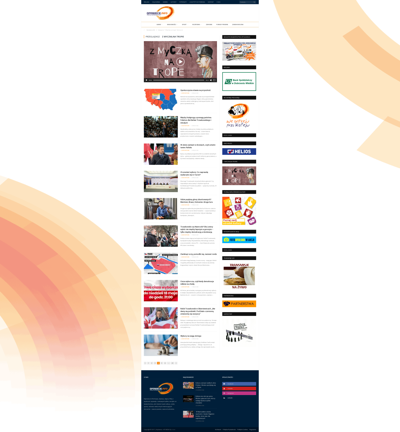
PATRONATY (183, 2)
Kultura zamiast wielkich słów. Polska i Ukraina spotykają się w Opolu (206, 385)
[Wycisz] (211, 80)
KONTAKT (211, 2)
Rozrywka (196, 24)
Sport (184, 24)
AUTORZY (173, 2)
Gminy (159, 24)
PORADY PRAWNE (222, 24)
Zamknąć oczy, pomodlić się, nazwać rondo (198, 254)
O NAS (218, 2)
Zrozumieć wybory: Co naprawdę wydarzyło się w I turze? (194, 173)
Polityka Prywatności (229, 429)
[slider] (178, 80)
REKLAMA (146, 2)
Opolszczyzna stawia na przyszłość (195, 90)
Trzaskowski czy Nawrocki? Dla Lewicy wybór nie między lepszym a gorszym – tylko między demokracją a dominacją (196, 229)
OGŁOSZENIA (156, 2)
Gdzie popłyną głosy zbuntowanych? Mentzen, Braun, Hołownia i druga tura (196, 200)
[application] (180, 61)
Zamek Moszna (237, 24)
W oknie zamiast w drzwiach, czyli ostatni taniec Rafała (197, 146)
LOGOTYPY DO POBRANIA (197, 2)
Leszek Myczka (185, 93)
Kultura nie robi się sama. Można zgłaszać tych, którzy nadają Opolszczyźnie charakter (205, 399)
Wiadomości (171, 24)
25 (172, 363)
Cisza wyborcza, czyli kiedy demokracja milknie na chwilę (197, 282)
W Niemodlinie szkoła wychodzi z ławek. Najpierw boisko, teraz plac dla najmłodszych (205, 415)
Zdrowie (209, 24)
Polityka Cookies (242, 429)
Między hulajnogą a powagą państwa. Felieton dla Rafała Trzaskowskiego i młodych (196, 120)
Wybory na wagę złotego (190, 336)
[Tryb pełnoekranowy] (214, 80)
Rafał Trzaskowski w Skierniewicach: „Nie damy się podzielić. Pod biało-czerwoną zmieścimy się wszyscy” (197, 311)
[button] (180, 62)
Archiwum (218, 429)
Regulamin (252, 429)
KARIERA (165, 2)
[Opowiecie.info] (159, 12)
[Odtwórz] (147, 80)
